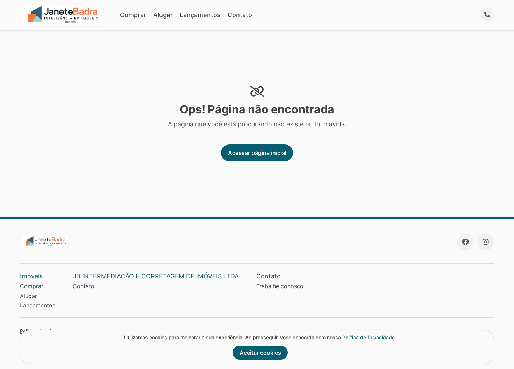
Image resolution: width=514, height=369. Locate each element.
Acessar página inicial (257, 152)
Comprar (133, 15)
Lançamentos (200, 15)
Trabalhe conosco (280, 286)
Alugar (163, 15)
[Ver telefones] (487, 15)
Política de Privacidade (368, 337)
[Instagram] (485, 242)
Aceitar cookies (260, 352)
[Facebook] (465, 242)
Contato (240, 15)
